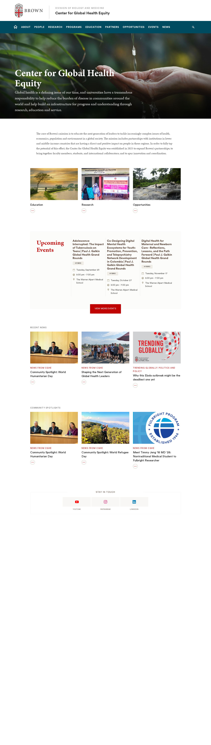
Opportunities (141, 204)
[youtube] (77, 502)
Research (87, 204)
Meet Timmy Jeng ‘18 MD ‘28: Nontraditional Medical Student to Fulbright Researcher (154, 456)
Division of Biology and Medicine (79, 8)
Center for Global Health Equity (82, 13)
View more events (105, 309)
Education (36, 204)
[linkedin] (134, 502)
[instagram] (105, 502)
